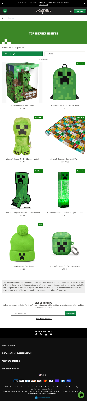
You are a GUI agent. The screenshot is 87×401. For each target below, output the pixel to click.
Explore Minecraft (10, 369)
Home (4, 48)
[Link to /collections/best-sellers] (43, 3)
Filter (11, 54)
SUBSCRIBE (70, 313)
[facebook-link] (36, 334)
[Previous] (3, 3)
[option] (43, 3)
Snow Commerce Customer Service (17, 353)
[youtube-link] (51, 334)
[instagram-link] (46, 334)
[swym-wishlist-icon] (71, 12)
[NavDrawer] (5, 11)
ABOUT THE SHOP (9, 345)
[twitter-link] (41, 334)
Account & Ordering (11, 361)
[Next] (84, 3)
